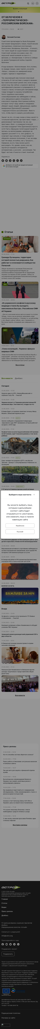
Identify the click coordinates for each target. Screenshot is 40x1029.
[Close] (34, 494)
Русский (20, 532)
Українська (20, 526)
